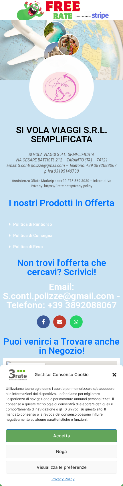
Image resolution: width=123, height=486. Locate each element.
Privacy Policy (63, 479)
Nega (61, 451)
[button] (114, 375)
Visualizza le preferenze (62, 467)
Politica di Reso (28, 246)
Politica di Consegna (32, 235)
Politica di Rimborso (32, 224)
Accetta (61, 435)
